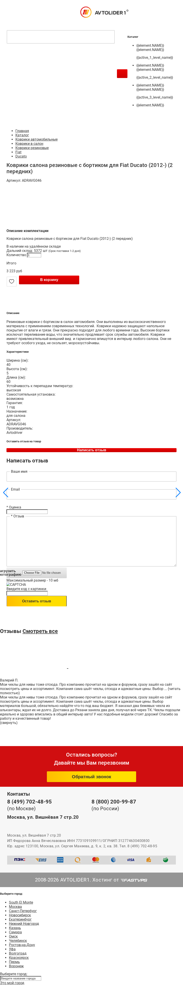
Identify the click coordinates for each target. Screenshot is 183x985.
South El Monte (21, 902)
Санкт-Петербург (23, 911)
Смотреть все (40, 631)
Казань (15, 928)
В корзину (49, 280)
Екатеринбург (20, 919)
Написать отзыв (91, 450)
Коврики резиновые (32, 148)
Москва (15, 907)
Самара (15, 932)
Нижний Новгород (24, 924)
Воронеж (16, 966)
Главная (22, 131)
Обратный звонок (91, 776)
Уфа (12, 949)
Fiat (18, 152)
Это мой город (12, 983)
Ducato (21, 156)
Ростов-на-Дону (22, 945)
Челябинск (18, 941)
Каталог (22, 135)
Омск (13, 936)
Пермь (14, 962)
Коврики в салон (29, 143)
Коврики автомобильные (36, 139)
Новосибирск (20, 915)
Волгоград (18, 953)
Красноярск (19, 957)
